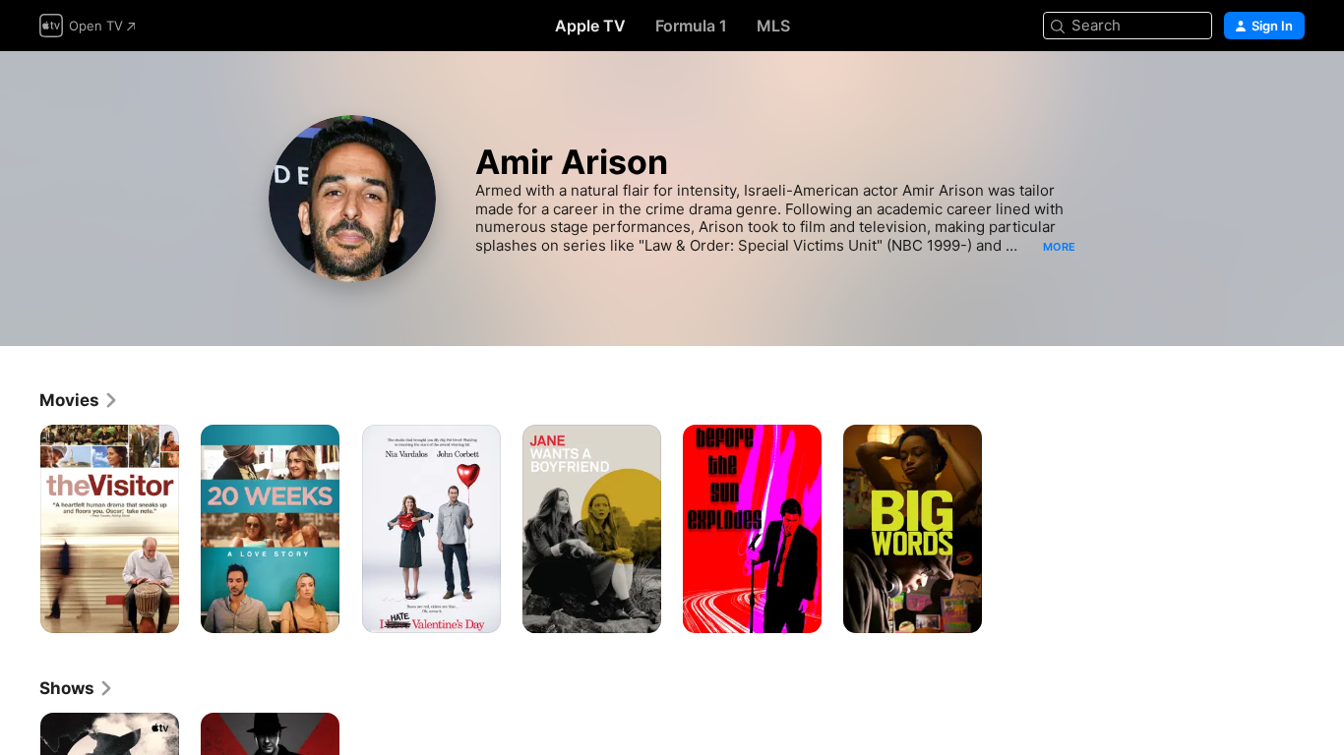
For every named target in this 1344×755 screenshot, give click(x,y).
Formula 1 (691, 25)
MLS (773, 25)
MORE (1059, 247)
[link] (79, 400)
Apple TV (590, 25)
